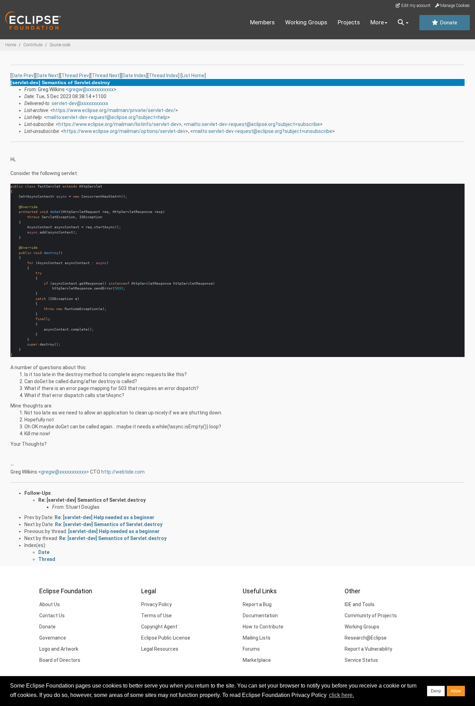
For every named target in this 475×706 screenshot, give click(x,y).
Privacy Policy (156, 604)
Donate (447, 22)
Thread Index (163, 75)
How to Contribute (263, 626)
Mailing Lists (257, 638)
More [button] (377, 22)
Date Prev (23, 75)
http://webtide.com (123, 472)
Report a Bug (257, 604)
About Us (49, 604)
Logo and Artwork (58, 649)
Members (262, 22)
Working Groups (306, 22)
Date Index (134, 75)
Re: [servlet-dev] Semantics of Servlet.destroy (92, 500)
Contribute (32, 44)
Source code (60, 44)
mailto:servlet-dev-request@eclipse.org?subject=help (107, 117)
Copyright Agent (159, 626)
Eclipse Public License (165, 638)
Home (10, 44)
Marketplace (257, 660)
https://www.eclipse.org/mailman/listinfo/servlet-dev (118, 124)
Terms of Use (156, 615)
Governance (52, 638)
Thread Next (106, 75)
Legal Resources (159, 649)
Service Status (361, 660)
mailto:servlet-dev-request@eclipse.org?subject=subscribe (253, 124)
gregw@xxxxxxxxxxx (91, 89)
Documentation (260, 615)
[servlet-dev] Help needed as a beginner (114, 531)
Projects (349, 22)
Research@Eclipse (366, 638)
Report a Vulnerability (368, 649)
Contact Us (52, 615)
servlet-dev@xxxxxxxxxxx (79, 103)
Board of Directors (59, 660)
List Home (193, 75)
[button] (403, 22)
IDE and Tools (360, 604)
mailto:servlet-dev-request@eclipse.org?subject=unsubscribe (262, 131)
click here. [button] (341, 695)
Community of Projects (371, 615)
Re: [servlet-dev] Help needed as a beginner (104, 517)
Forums (251, 649)
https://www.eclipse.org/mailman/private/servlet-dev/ (114, 110)
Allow (456, 691)
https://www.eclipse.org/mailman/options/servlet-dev (124, 131)
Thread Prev (75, 75)
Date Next (48, 75)
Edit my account (415, 5)
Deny (436, 691)
